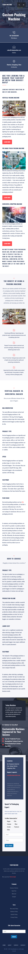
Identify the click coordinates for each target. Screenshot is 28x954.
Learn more (7, 142)
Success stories (14, 888)
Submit (14, 937)
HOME (4, 945)
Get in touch (13, 877)
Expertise (14, 891)
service (16, 945)
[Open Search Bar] (19, 4)
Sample (14, 896)
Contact (23, 945)
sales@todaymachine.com (13, 775)
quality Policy (14, 914)
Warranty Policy (14, 908)
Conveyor (9, 824)
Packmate (16, 827)
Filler (15, 821)
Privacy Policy (14, 917)
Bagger (8, 821)
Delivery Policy (14, 911)
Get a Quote (9, 846)
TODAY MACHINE (7, 5)
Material (14, 894)
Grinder (9, 827)
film (23, 502)
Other (8, 830)
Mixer (16, 824)
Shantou (9, 65)
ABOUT (10, 945)
